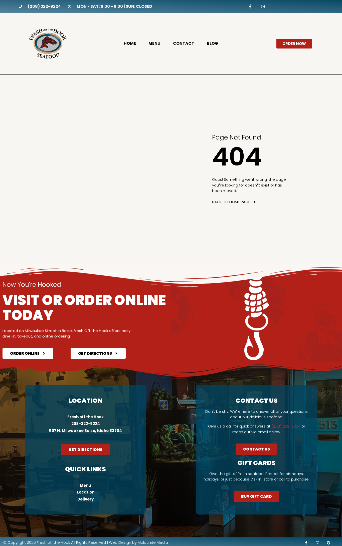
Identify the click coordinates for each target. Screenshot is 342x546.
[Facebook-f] (250, 6)
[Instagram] (263, 6)
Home (130, 44)
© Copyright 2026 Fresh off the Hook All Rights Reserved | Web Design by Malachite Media (85, 542)
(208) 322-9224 (285, 426)
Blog (212, 44)
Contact (183, 44)
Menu (154, 44)
